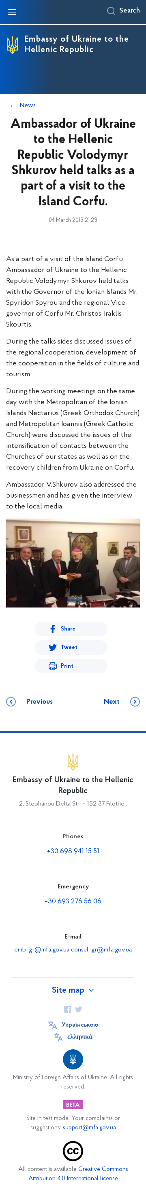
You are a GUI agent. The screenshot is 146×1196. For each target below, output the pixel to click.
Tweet (69, 648)
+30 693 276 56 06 (73, 901)
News (28, 105)
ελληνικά (79, 1037)
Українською (80, 1025)
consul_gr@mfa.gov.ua (101, 950)
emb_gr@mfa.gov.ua (41, 950)
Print (67, 666)
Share (68, 629)
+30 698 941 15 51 (73, 851)
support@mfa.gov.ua (89, 1128)
